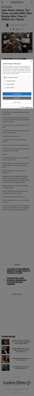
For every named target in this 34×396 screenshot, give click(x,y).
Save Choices (17, 98)
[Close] (31, 61)
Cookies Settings (17, 102)
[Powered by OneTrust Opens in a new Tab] (26, 108)
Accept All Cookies (17, 94)
